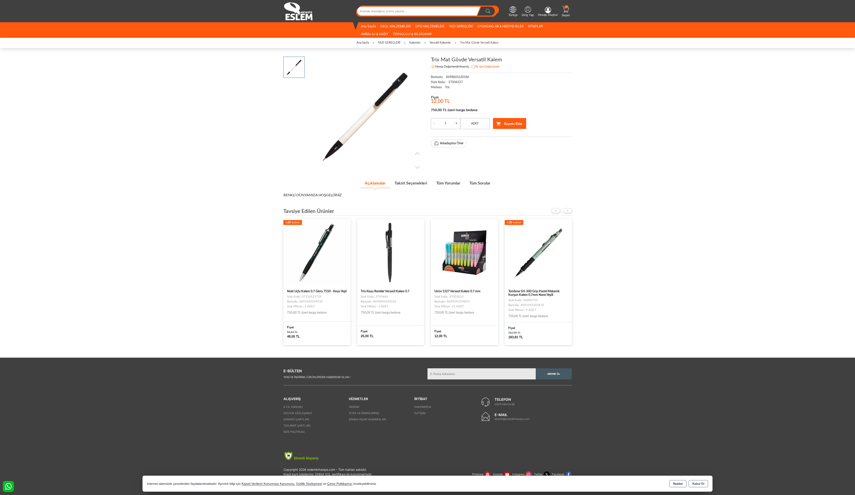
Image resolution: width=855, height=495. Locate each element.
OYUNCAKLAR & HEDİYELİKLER (500, 26)
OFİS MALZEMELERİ (429, 26)
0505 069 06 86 (505, 404)
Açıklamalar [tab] (375, 183)
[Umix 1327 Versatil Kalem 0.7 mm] (390, 252)
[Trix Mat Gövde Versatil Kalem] (365, 115)
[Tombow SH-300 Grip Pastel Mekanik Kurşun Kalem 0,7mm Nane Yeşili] (464, 252)
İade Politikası (294, 431)
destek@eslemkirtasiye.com (512, 419)
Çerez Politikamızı (339, 483)
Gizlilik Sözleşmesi (297, 413)
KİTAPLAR (535, 26)
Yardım (354, 407)
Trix (447, 87)
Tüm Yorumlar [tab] (448, 183)
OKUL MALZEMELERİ (395, 26)
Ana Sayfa (368, 26)
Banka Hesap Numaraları (367, 419)
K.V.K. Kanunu (293, 407)
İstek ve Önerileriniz (364, 413)
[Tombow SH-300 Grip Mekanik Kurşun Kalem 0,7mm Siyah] (538, 252)
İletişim (419, 413)
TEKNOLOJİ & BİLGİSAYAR (412, 34)
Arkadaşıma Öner (452, 143)
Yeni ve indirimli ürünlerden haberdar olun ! (316, 377)
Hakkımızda (422, 407)
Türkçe (513, 15)
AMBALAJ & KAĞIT (374, 34)
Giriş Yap (528, 15)
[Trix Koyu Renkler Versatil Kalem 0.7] (316, 252)
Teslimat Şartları (296, 425)
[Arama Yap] (488, 11)
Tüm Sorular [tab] (480, 183)
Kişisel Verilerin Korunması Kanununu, (268, 483)
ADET (475, 123)
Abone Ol (553, 373)
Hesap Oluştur (548, 14)
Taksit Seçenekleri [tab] (411, 183)
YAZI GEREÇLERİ (461, 26)
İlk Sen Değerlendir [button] (487, 66)
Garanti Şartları (296, 419)
